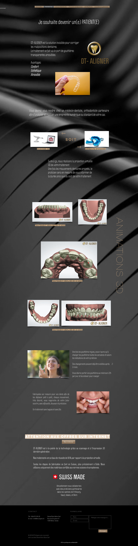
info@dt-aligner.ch (38, 518)
